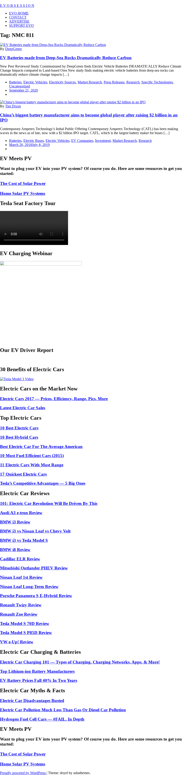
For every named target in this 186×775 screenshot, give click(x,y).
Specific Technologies (157, 82)
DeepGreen (13, 49)
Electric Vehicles (35, 82)
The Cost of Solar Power (23, 183)
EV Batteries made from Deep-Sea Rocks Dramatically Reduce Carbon (66, 57)
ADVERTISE (19, 21)
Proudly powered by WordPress (23, 773)
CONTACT (18, 17)
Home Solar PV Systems (22, 193)
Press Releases (114, 82)
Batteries (15, 82)
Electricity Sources (62, 82)
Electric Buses (33, 141)
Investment (103, 141)
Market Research (90, 82)
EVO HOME (19, 13)
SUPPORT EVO (21, 25)
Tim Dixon (13, 106)
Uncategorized (19, 86)
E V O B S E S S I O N (17, 5)
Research (133, 82)
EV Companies (82, 141)
